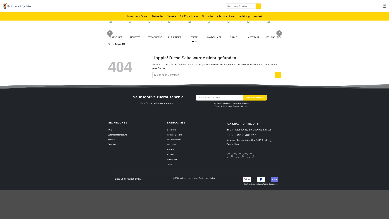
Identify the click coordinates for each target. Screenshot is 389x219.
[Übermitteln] (258, 6)
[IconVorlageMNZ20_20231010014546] (155, 27)
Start (110, 44)
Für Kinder (207, 16)
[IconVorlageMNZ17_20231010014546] (135, 27)
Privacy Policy (238, 106)
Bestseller (157, 16)
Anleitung (244, 16)
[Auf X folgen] (234, 155)
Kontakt (258, 16)
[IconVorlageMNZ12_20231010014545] (234, 27)
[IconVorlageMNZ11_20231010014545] (214, 27)
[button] (385, 6)
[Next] (279, 33)
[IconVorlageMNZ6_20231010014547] (174, 27)
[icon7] (273, 27)
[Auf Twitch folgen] (251, 155)
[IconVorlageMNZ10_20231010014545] (253, 27)
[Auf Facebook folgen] (229, 155)
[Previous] (110, 33)
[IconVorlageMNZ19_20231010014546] (115, 27)
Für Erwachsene (189, 16)
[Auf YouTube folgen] (245, 155)
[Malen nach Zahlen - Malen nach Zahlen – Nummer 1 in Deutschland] (50, 6)
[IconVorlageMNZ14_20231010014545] (194, 27)
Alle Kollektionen (226, 16)
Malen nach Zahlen (137, 16)
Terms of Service (222, 106)
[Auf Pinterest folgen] (240, 155)
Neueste (171, 16)
